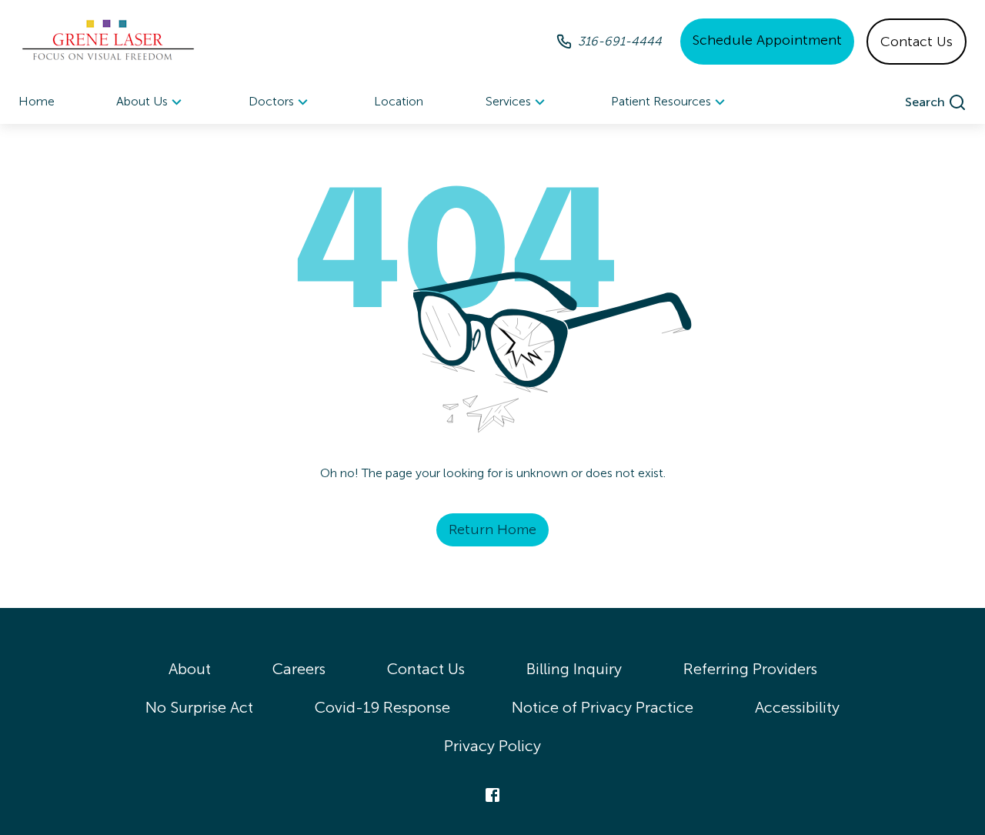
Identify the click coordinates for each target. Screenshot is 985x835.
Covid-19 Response (382, 707)
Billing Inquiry (574, 669)
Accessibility (797, 707)
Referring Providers (750, 669)
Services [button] (508, 101)
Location (398, 101)
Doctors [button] (271, 101)
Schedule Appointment (767, 40)
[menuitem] (151, 102)
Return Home (492, 529)
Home (36, 101)
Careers (299, 669)
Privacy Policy (492, 745)
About (190, 669)
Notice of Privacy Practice (602, 707)
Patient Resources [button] (661, 101)
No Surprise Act (199, 707)
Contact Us (916, 41)
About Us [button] (142, 101)
